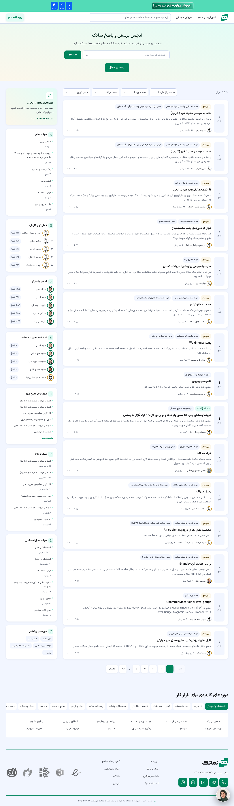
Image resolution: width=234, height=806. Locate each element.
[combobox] (163, 92)
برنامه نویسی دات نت (141, 721)
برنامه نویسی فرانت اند (176, 721)
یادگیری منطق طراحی (41, 169)
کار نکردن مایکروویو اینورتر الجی (37, 413)
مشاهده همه (47, 438)
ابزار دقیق (47, 638)
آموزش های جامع (111, 762)
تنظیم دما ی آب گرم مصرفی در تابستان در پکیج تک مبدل (32, 585)
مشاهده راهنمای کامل (43, 119)
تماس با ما (152, 769)
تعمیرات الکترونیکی (20, 645)
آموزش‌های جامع (206, 17)
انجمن (116, 783)
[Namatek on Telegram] (213, 782)
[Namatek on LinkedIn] (193, 782)
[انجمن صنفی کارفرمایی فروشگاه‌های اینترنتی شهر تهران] (44, 772)
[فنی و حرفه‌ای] (12, 772)
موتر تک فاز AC (44, 192)
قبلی (180, 669)
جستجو (73, 55)
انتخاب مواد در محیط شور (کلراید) (35, 401)
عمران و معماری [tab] (27, 706)
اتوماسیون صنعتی (43, 645)
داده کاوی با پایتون (71, 721)
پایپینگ (48, 652)
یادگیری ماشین (36, 721)
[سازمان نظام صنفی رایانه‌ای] (28, 772)
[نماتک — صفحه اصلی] (224, 17)
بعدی (112, 669)
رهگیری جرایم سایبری (141, 728)
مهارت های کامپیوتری (213, 728)
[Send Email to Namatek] (203, 782)
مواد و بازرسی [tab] (77, 706)
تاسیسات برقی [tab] (182, 706)
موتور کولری (45, 598)
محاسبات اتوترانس (42, 432)
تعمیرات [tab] (197, 706)
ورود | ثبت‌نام (15, 17)
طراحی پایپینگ (44, 141)
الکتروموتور (46, 181)
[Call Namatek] (223, 782)
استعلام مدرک (151, 783)
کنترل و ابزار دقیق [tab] (162, 706)
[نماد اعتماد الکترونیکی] (76, 772)
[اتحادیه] (60, 772)
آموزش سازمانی (184, 17)
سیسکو (183, 728)
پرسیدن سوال (117, 67)
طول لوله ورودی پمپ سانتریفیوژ (36, 419)
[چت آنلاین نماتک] (223, 795)
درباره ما (154, 762)
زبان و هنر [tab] (10, 706)
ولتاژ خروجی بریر (43, 204)
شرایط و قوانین (150, 776)
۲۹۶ (123, 669)
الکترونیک (32, 638)
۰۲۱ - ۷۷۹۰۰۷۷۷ (203, 773)
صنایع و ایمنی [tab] (58, 706)
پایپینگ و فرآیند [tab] (96, 706)
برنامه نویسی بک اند (213, 721)
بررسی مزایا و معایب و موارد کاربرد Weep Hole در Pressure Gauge (32, 155)
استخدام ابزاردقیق (43, 559)
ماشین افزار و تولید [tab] (117, 706)
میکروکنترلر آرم (72, 728)
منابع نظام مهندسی (42, 610)
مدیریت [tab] (43, 706)
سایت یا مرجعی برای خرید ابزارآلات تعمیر (32, 425)
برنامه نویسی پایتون (106, 721)
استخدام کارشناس (43, 547)
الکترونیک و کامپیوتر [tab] (216, 706)
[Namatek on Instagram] (182, 782)
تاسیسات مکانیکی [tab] (140, 706)
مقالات (116, 776)
